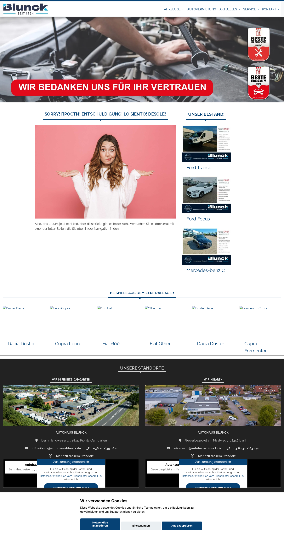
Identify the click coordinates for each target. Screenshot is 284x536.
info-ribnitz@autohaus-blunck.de (56, 448)
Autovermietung (201, 9)
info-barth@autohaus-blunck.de (197, 448)
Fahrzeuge (171, 9)
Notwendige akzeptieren (100, 524)
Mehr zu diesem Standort (74, 456)
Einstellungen (141, 525)
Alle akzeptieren (181, 525)
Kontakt (269, 9)
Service (250, 9)
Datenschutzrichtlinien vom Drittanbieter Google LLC (71, 475)
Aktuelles (228, 9)
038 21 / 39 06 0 (104, 448)
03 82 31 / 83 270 (246, 448)
